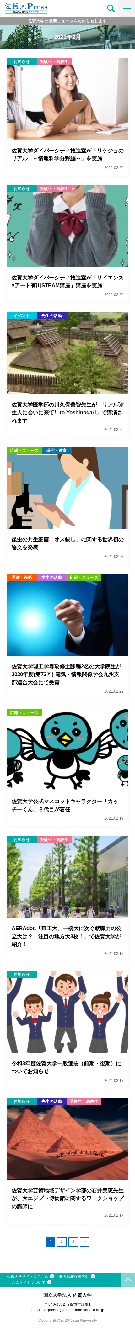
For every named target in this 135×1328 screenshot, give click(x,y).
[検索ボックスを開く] (111, 8)
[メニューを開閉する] (126, 8)
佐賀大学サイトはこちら (27, 1276)
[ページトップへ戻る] (128, 1280)
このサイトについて (29, 1282)
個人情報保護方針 (74, 1276)
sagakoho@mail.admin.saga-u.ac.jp (73, 1310)
